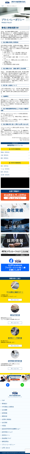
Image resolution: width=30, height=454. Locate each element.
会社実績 (4, 422)
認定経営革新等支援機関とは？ (11, 429)
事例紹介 (4, 403)
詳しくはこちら (14, 198)
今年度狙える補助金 (8, 406)
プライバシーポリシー (8, 444)
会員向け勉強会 (6, 419)
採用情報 (4, 413)
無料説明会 (5, 441)
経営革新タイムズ (7, 432)
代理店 (4, 425)
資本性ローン (6, 435)
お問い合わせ (6, 448)
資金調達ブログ (6, 438)
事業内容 (4, 416)
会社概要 (4, 410)
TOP (3, 6)
